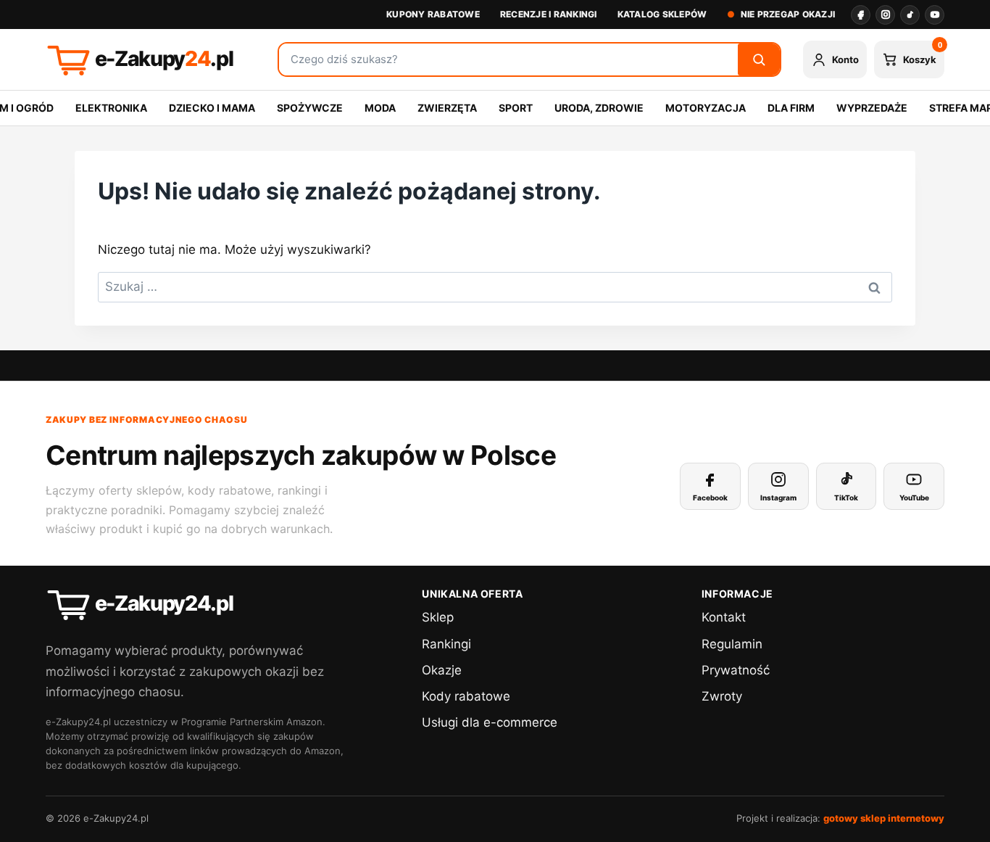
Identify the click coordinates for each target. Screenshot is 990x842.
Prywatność (736, 670)
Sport (516, 108)
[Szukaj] (759, 59)
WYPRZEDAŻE (871, 108)
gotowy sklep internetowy (883, 818)
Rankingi (446, 644)
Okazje (442, 670)
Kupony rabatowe (433, 14)
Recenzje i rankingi (548, 14)
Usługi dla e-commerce (489, 722)
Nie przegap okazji (788, 14)
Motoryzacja (705, 108)
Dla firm (791, 108)
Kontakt (724, 617)
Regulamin (732, 644)
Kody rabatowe (466, 696)
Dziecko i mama (212, 108)
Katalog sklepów (662, 14)
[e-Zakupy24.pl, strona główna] (151, 59)
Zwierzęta (447, 108)
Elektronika (111, 108)
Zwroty (722, 696)
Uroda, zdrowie (599, 108)
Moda (380, 108)
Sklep (438, 617)
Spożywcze (310, 108)
